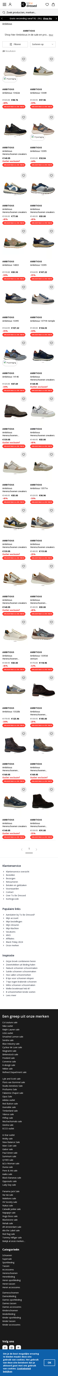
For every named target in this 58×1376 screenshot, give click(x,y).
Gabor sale (7, 1149)
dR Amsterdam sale (11, 1226)
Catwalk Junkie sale (11, 1209)
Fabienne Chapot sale (12, 1093)
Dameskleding (9, 1296)
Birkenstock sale (10, 1054)
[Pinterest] (18, 1347)
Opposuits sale (9, 1181)
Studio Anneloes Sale (12, 1085)
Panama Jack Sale (10, 1191)
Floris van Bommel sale (13, 1082)
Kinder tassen (8, 1321)
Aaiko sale (7, 1174)
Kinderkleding (8, 1314)
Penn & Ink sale (9, 1170)
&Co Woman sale (10, 1163)
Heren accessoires (11, 1287)
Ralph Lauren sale (10, 1029)
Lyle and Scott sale (11, 1078)
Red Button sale (10, 1103)
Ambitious (7, 23)
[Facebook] (5, 1347)
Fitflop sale (7, 1117)
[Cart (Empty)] (53, 4)
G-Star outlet (8, 1135)
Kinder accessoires (11, 1324)
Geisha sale (7, 1125)
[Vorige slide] (2, 18)
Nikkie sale (7, 1068)
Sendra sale (8, 1040)
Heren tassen (8, 1283)
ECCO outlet (8, 1128)
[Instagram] (11, 1347)
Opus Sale (7, 1096)
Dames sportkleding (12, 1299)
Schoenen (7, 1255)
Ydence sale (8, 1114)
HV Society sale (9, 1202)
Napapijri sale (8, 1212)
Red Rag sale (8, 1234)
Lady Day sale (9, 1184)
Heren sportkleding (11, 1280)
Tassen (5, 1266)
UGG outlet (7, 1033)
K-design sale (8, 1065)
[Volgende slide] (56, 18)
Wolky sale (7, 1138)
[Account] (10, 4)
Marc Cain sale (9, 1145)
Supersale (7, 1258)
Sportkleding (8, 1262)
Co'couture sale (9, 1022)
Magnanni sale (9, 1050)
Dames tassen (9, 1303)
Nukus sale (7, 1205)
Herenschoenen (10, 1273)
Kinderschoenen (10, 1310)
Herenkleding (8, 1276)
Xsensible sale (9, 1107)
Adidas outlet (8, 1100)
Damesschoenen (10, 1292)
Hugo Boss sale (10, 1216)
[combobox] (29, 12)
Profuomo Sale (9, 1089)
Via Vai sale (7, 1194)
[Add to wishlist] (24, 59)
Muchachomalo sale (12, 1121)
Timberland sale (10, 1110)
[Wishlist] (47, 4)
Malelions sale (9, 1198)
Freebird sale (8, 1058)
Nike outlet (7, 1026)
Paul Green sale (9, 1152)
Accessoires (8, 1269)
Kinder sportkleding (11, 1317)
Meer (51, 35)
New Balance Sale (11, 1142)
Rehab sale (7, 1223)
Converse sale (9, 1061)
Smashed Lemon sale (12, 1036)
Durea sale (7, 1167)
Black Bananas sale (11, 1177)
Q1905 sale (7, 1159)
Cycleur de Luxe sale (12, 1047)
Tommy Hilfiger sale (12, 1237)
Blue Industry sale (10, 1043)
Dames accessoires (11, 1306)
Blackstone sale (10, 1219)
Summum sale (9, 1156)
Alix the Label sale (11, 1230)
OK (49, 1362)
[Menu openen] (4, 4)
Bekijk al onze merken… (13, 1241)
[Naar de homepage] (29, 4)
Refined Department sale (14, 1072)
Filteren (17, 44)
